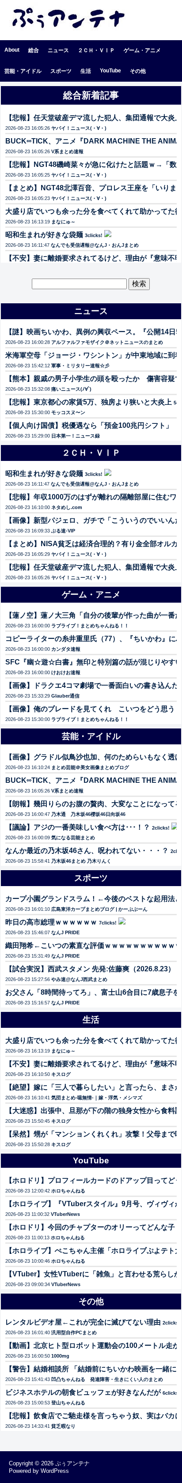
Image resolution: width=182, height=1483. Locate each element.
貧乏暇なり (63, 1426)
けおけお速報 (65, 672)
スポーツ (61, 71)
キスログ (61, 1074)
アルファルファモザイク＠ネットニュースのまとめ (107, 342)
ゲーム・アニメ (142, 50)
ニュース (58, 50)
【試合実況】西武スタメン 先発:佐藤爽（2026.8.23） (90, 969)
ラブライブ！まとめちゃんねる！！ (90, 625)
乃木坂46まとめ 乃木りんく (81, 861)
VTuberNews (65, 1214)
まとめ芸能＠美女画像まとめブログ (90, 767)
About (11, 50)
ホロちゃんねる (68, 1190)
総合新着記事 (91, 95)
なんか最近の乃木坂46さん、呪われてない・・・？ (87, 850)
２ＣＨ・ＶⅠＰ (96, 50)
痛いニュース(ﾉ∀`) (71, 389)
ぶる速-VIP (63, 530)
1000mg (60, 1355)
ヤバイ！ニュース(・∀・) (78, 128)
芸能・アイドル (23, 71)
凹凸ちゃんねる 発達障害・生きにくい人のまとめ (107, 1379)
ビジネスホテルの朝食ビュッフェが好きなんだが (83, 1392)
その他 (138, 71)
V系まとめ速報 (67, 151)
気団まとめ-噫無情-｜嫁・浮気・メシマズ (96, 1097)
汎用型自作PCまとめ (74, 1332)
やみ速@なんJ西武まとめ (79, 979)
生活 (85, 71)
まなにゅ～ (63, 221)
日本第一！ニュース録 (75, 435)
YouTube (110, 71)
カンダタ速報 (65, 649)
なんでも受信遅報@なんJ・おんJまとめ (95, 245)
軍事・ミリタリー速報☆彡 (80, 365)
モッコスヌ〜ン (68, 412)
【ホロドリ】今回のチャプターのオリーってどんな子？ (93, 1227)
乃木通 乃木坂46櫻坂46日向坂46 (88, 814)
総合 (33, 50)
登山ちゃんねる (68, 1402)
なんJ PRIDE (65, 932)
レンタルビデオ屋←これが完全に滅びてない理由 (83, 1322)
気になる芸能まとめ (73, 837)
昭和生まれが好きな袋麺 (44, 234)
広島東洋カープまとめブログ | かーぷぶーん (99, 909)
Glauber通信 (65, 695)
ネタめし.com (66, 507)
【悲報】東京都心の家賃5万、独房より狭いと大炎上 (88, 402)
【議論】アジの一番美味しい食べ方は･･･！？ (77, 827)
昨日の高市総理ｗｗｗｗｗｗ (51, 922)
